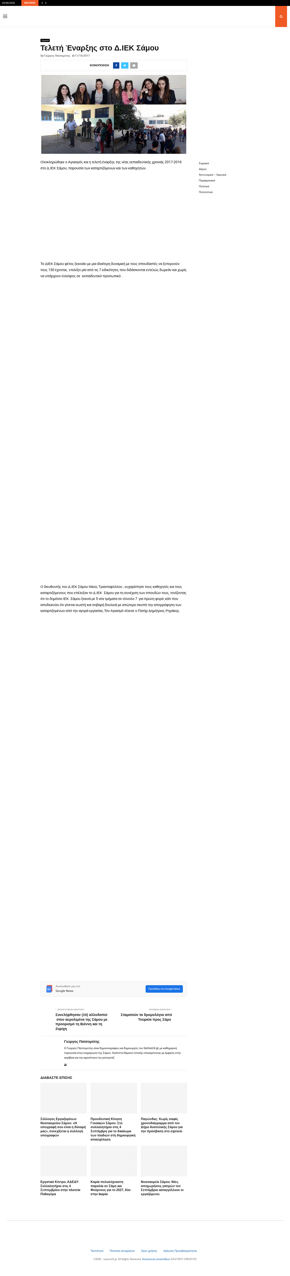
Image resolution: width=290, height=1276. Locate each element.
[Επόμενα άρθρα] (45, 3)
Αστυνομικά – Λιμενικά (212, 174)
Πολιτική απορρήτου (122, 1250)
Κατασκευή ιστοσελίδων (156, 1259)
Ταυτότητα (97, 1250)
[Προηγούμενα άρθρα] (42, 3)
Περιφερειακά (207, 180)
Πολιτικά (204, 186)
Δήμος (203, 169)
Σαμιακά (45, 40)
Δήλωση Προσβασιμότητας (180, 1250)
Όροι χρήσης (149, 1250)
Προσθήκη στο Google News (164, 988)
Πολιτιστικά (206, 192)
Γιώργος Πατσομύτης (57, 55)
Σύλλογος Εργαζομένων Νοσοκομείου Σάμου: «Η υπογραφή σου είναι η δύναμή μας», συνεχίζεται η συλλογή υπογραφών (63, 1127)
